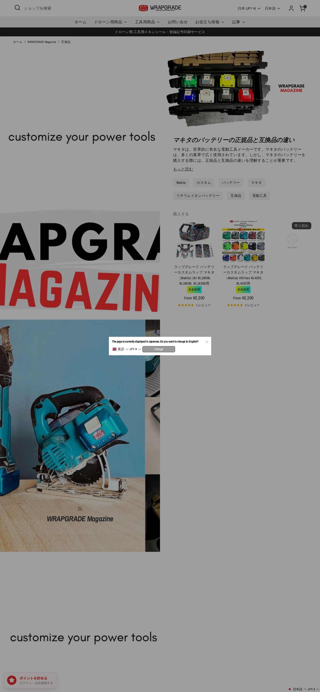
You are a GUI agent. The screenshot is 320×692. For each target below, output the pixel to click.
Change (158, 349)
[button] (120, 349)
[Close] (206, 341)
